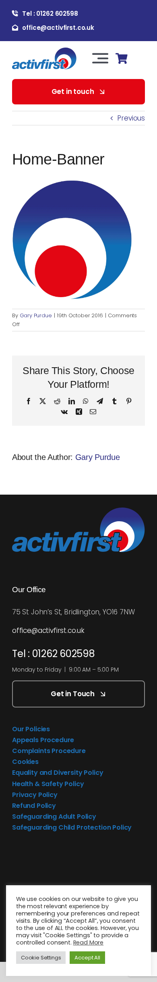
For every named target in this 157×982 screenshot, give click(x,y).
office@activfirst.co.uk (48, 630)
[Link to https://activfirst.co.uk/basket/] (121, 58)
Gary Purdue (36, 315)
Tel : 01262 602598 (53, 653)
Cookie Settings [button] (41, 957)
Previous (131, 118)
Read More (88, 942)
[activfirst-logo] (44, 51)
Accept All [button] (87, 957)
